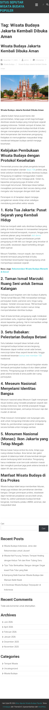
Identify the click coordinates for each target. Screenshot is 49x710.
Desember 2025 (11, 642)
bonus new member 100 (30, 355)
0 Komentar (40, 60)
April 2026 (8, 627)
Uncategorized (11, 668)
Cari (2, 523)
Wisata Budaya (9, 64)
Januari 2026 (10, 637)
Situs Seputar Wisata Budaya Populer (12, 6)
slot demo (36, 235)
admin (26, 60)
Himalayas (6, 707)
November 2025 (11, 646)
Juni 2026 (8, 622)
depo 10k (31, 169)
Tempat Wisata (11, 663)
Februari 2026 (10, 632)
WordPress (42, 707)
